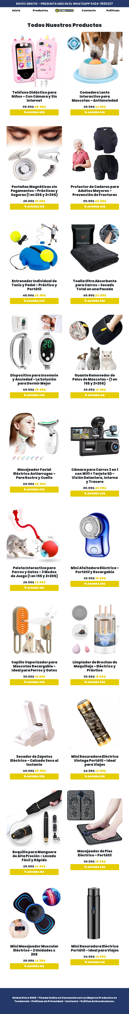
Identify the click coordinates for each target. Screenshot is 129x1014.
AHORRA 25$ (96, 301)
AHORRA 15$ (96, 395)
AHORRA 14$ (96, 112)
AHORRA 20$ (96, 584)
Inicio (16, 10)
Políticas (113, 10)
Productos (40, 10)
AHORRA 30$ (35, 395)
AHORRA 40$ (96, 207)
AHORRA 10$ (35, 207)
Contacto (89, 10)
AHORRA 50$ (35, 112)
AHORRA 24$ (35, 301)
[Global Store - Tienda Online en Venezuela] (64, 10)
